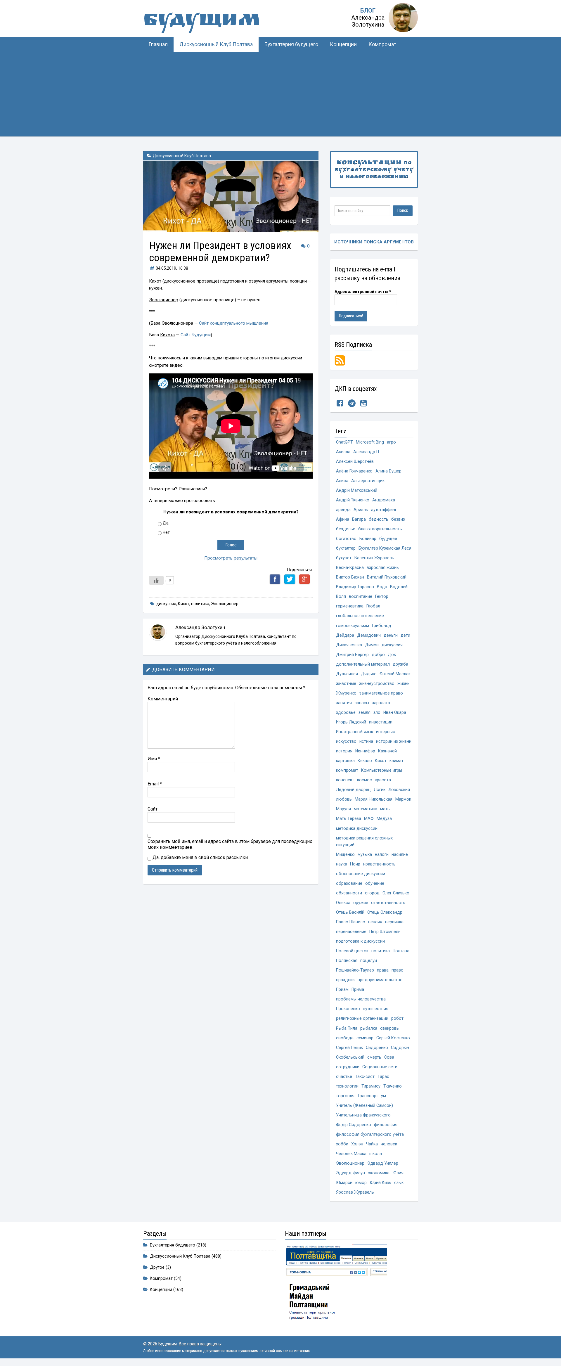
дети (405, 635)
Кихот (183, 603)
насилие (400, 854)
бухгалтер (346, 548)
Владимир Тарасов (355, 586)
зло (376, 712)
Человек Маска (351, 1153)
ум (383, 1095)
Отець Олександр (384, 912)
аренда (343, 509)
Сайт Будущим (196, 334)
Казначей (387, 751)
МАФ (369, 818)
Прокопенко (348, 1008)
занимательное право (381, 693)
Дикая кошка (349, 645)
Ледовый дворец (353, 789)
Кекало (365, 760)
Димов (372, 645)
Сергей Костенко (393, 1038)
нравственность (379, 864)
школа (375, 1153)
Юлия (398, 1173)
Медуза (384, 818)
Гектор (381, 596)
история (344, 751)
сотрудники (347, 1066)
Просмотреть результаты (231, 558)
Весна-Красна (350, 567)
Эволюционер (224, 603)
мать (385, 808)
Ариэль (361, 509)
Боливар (367, 538)
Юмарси (344, 1182)
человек (389, 1144)
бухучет (344, 557)
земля (364, 712)
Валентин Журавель (374, 557)
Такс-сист (365, 1076)
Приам (342, 989)
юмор (361, 1182)
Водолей (399, 586)
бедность (378, 519)
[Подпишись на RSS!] (340, 360)
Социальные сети (379, 1066)
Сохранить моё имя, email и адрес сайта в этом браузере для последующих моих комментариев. (230, 844)
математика (365, 808)
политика (200, 603)
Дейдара (345, 635)
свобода (345, 1038)
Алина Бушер (388, 471)
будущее (388, 538)
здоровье (346, 712)
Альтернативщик (368, 480)
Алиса (342, 480)
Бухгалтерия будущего (291, 44)
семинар (364, 1038)
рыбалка (368, 1028)
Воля (341, 596)
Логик (379, 789)
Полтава (401, 950)
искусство (346, 741)
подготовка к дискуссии (360, 941)
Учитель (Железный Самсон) (364, 1105)
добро (378, 654)
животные (346, 683)
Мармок (403, 799)
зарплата (381, 702)
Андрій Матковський (356, 490)
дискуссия (166, 603)
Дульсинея (347, 673)
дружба (400, 664)
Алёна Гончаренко (354, 471)
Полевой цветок (352, 950)
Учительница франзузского (363, 1115)
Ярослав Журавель (355, 1192)
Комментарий (163, 699)
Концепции (343, 44)
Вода (382, 586)
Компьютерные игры (381, 770)
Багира (359, 519)
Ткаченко (392, 1086)
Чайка (372, 1144)
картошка (345, 760)
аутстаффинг (384, 509)
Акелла (343, 451)
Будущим (201, 21)
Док (392, 654)
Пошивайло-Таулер (355, 970)
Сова (389, 1057)
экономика (378, 1173)
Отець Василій (350, 912)
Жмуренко (346, 693)
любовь (344, 799)
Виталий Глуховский (386, 577)
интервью (385, 731)
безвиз (398, 519)
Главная (158, 44)
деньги (391, 635)
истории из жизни (393, 741)
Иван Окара (394, 712)
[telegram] (351, 404)
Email (155, 784)
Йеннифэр (365, 751)
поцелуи (368, 960)
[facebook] (340, 404)
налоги (382, 854)
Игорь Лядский (351, 722)
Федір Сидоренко (353, 1124)
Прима (358, 989)
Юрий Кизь (380, 1182)
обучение (374, 883)
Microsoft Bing (370, 442)
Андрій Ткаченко (352, 500)
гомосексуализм (352, 625)
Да (166, 523)
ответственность (388, 902)
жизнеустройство (376, 683)
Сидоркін (400, 1047)
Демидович (369, 635)
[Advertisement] (280, 95)
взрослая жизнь (383, 567)
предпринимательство (380, 979)
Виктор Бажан (350, 577)
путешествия (375, 1008)
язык (399, 1182)
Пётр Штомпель (385, 931)
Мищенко (345, 854)
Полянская (346, 960)
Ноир (355, 864)
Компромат (382, 44)
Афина (342, 519)
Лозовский (399, 789)
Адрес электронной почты (363, 291)
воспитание (360, 596)
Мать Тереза (348, 818)
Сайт (152, 809)
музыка (365, 854)
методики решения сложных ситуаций (364, 841)
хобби (342, 1144)
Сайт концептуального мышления (233, 323)
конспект (345, 780)
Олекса (343, 902)
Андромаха (383, 500)
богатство (346, 538)
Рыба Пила (346, 1028)
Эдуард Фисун (350, 1173)
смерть (374, 1057)
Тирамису (370, 1086)
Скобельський (350, 1057)
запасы (362, 702)
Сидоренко (377, 1047)
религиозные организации (362, 1018)
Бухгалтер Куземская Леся (385, 548)
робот (397, 1018)
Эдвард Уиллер (382, 1163)
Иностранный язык (354, 731)
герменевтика (349, 606)
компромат (347, 770)
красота (383, 780)
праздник (345, 979)
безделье (345, 529)
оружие (360, 902)
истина (366, 741)
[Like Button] (156, 580)
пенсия (375, 922)
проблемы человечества (361, 999)
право (398, 970)
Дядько (369, 673)
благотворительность (380, 529)
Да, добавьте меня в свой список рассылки (199, 857)
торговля (345, 1095)
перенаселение (351, 931)
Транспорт (367, 1095)
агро (391, 442)
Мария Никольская (373, 799)
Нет (166, 532)
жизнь (403, 683)
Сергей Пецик (349, 1047)
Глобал (373, 606)
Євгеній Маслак (395, 673)
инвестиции (380, 722)
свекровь (389, 1028)
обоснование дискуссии (360, 873)
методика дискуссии (357, 828)
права (383, 970)
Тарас (383, 1076)
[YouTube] (363, 404)
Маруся (343, 808)
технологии (347, 1086)
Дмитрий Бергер (352, 654)
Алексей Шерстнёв (355, 461)
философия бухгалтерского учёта (370, 1134)
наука (341, 864)
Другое (157, 1267)
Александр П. (366, 451)
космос (364, 780)
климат (396, 760)
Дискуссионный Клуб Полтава (216, 44)
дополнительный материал (363, 664)
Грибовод (381, 625)
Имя (154, 758)
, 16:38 (172, 268)
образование (349, 883)
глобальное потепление (360, 615)
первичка (394, 922)
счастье (344, 1076)
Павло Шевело (350, 922)
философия (385, 1124)
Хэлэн (357, 1144)
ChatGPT (344, 442)
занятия (344, 702)
